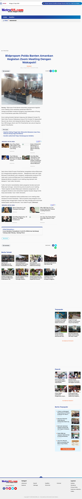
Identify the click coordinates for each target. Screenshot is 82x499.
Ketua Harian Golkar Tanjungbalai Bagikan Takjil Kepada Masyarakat (60, 381)
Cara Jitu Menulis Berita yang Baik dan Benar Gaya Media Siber (63, 442)
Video (6, 20)
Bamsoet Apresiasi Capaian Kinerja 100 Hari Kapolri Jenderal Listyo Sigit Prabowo (63, 427)
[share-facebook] (50, 71)
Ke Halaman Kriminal (67, 340)
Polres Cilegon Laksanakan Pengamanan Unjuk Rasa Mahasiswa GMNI (60, 395)
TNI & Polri (5, 238)
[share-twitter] (53, 71)
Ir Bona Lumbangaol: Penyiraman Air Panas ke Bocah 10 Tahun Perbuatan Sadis (63, 413)
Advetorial (13, 20)
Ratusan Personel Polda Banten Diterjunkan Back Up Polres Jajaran (63, 420)
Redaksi (73, 483)
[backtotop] (41, 477)
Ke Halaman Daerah (67, 400)
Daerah (57, 369)
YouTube (16, 490)
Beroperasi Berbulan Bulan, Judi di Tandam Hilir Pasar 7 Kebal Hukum (73, 335)
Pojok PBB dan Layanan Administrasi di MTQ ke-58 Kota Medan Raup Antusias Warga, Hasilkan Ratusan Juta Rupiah (63, 435)
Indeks (5, 17)
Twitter (13, 490)
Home (4, 3)
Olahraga (35, 485)
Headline (11, 17)
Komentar (6, 71)
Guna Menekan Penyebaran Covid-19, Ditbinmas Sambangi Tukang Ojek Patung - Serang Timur (21, 232)
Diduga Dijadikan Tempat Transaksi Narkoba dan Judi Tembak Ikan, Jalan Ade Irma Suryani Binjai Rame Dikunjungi (60, 335)
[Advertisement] (41, 34)
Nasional (24, 485)
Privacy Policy (74, 487)
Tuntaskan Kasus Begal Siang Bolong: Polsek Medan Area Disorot (60, 321)
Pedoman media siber (76, 489)
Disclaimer (73, 485)
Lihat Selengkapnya (67, 449)
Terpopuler (59, 309)
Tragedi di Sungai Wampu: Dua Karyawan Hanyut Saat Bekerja (74, 321)
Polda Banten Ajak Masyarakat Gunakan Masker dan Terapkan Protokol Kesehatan (73, 395)
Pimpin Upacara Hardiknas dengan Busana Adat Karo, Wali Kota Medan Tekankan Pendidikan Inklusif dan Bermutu (63, 3)
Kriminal (59, 483)
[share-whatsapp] (56, 71)
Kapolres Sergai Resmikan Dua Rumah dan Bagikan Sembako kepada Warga (74, 381)
